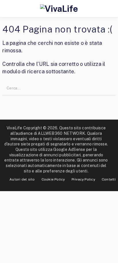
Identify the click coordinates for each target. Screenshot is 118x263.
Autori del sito (22, 179)
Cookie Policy (53, 179)
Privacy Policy (83, 179)
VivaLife (14, 128)
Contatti (109, 179)
